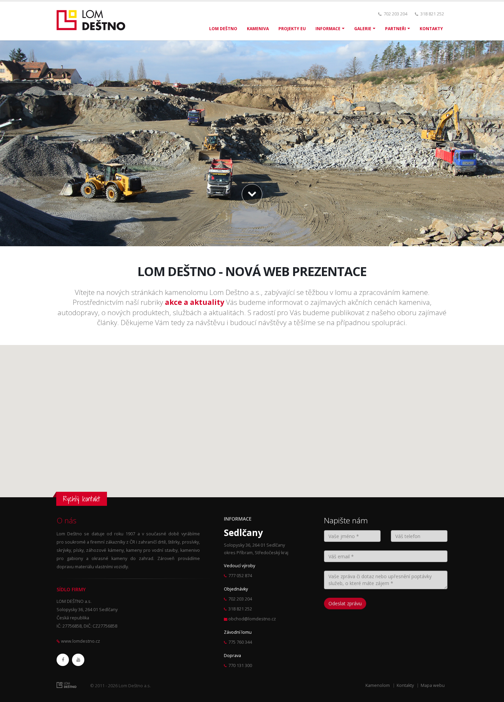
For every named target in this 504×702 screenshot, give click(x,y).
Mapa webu (433, 685)
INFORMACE (327, 29)
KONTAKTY (431, 29)
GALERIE (362, 29)
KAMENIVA (258, 29)
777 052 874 (240, 576)
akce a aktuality (194, 302)
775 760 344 (240, 642)
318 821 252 (432, 14)
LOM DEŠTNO (223, 29)
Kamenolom (377, 685)
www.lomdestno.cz (80, 641)
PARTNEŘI (395, 29)
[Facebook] (63, 660)
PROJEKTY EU (292, 29)
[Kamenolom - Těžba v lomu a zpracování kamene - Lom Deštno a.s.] (93, 20)
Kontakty (405, 685)
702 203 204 (395, 14)
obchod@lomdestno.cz (252, 619)
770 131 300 (240, 665)
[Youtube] (78, 660)
